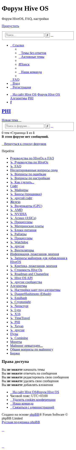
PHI (6, 111)
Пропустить (10, 26)
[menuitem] (32, 53)
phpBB (34, 414)
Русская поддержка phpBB (21, 422)
